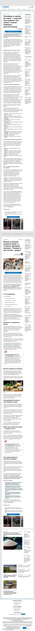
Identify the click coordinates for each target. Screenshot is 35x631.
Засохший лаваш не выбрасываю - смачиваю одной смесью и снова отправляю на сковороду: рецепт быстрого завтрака (13, 483)
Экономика (6, 531)
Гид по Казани (26, 540)
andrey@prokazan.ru (17, 603)
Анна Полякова (17, 254)
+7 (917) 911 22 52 (17, 601)
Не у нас (26, 79)
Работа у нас (17, 610)
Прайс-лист (17, 604)
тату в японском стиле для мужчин (28, 283)
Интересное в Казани (27, 26)
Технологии (26, 531)
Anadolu (8, 420)
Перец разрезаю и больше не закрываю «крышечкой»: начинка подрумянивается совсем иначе (13, 493)
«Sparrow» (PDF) (28, 626)
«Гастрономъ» (15, 345)
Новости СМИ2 (5, 218)
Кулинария (27, 39)
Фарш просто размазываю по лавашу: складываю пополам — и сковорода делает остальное (13, 496)
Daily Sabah (19, 315)
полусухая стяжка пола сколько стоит (28, 56)
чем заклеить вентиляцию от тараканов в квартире (28, 262)
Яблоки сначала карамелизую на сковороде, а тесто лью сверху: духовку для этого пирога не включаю (14, 489)
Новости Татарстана (22, 569)
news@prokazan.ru (17, 609)
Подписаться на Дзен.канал (13, 31)
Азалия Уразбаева (19, 28)
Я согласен (24, 628)
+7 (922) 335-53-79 (17, 607)
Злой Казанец (10, 206)
